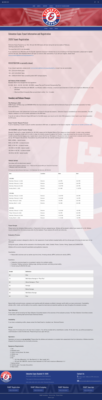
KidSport (45, 6)
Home (34, 6)
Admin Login (51, 397)
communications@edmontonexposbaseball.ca (20, 55)
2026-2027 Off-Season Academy (62, 6)
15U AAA (51, 28)
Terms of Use (52, 395)
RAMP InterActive (44, 395)
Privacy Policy (59, 395)
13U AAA (45, 28)
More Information (13, 390)
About (38, 6)
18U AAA (56, 28)
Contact (51, 6)
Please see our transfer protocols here (81, 125)
